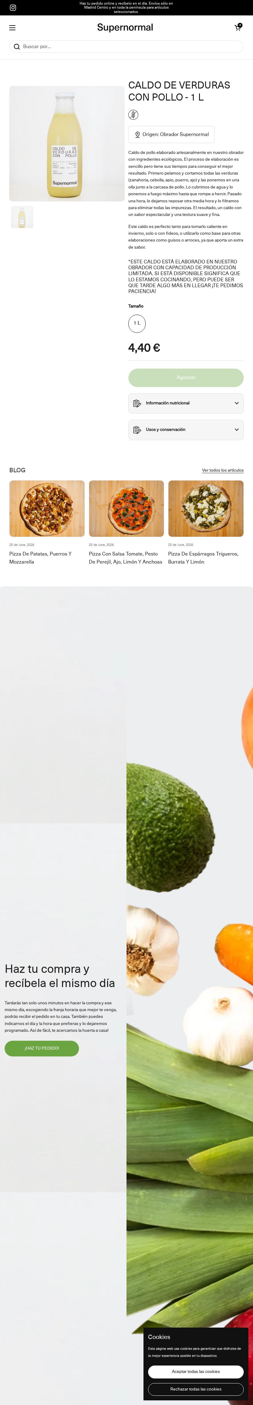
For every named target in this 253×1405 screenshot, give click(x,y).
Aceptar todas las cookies (196, 1372)
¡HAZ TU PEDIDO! (42, 1048)
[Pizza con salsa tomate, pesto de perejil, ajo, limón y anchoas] (126, 508)
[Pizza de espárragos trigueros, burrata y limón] (206, 508)
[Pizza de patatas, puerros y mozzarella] (47, 508)
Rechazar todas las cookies (196, 1389)
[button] (237, 28)
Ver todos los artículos (223, 470)
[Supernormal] (125, 28)
